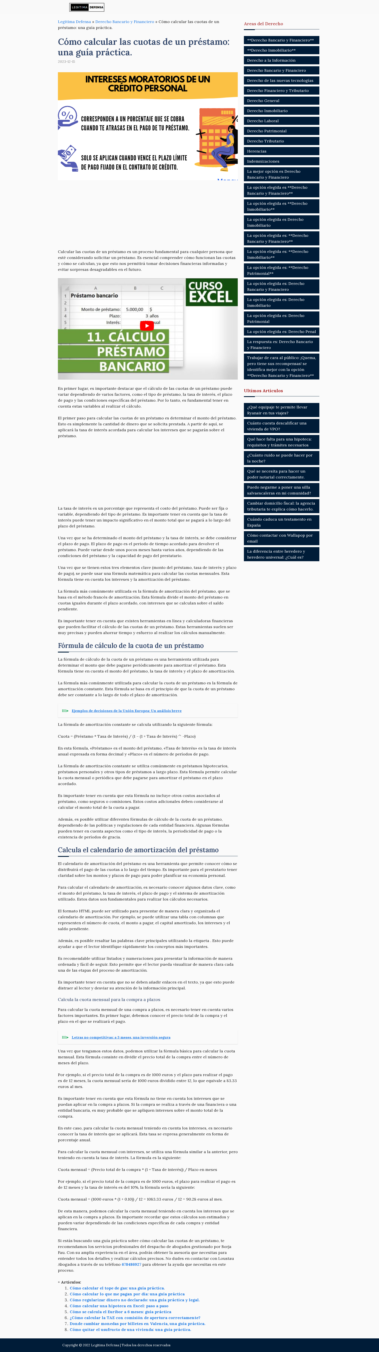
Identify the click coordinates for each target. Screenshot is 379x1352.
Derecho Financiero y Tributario (278, 90)
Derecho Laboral (263, 120)
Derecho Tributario (265, 141)
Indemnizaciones (263, 161)
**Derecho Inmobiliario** (271, 50)
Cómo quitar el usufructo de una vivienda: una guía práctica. (130, 1329)
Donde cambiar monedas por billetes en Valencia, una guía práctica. (137, 1323)
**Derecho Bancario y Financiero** (280, 40)
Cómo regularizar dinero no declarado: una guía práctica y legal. (135, 1299)
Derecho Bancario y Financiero (124, 21)
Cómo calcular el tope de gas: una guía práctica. (117, 1288)
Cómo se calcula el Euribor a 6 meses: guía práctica (120, 1311)
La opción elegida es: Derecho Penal (281, 331)
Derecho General (263, 100)
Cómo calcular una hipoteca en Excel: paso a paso (119, 1305)
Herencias (256, 151)
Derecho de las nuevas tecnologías (280, 80)
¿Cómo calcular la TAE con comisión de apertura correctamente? (135, 1317)
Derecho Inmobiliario (267, 110)
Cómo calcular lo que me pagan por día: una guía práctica (127, 1293)
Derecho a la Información (271, 60)
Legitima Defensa (74, 21)
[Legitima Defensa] (87, 7)
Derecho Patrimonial (267, 130)
